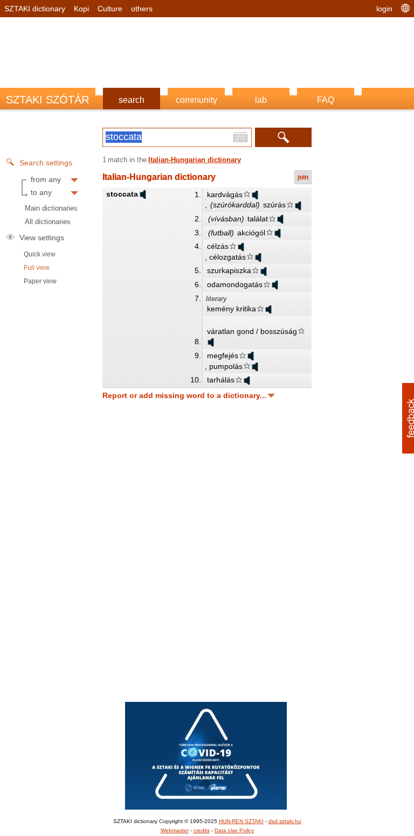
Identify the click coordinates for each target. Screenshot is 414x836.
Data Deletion (146, 604)
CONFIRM (133, 562)
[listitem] (207, 379)
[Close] (393, 232)
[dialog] (207, 418)
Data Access (207, 604)
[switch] (341, 402)
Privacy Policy (268, 604)
